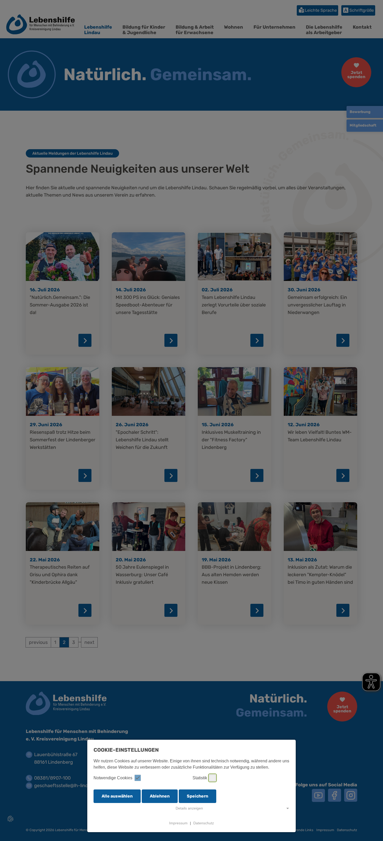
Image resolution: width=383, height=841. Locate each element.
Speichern (197, 796)
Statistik (200, 778)
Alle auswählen (117, 796)
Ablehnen (160, 796)
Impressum (178, 823)
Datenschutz (203, 823)
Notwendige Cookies (113, 778)
